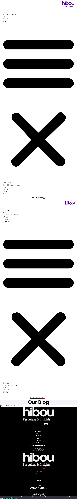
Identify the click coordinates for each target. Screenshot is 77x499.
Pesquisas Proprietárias (10, 14)
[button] (38, 102)
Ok (5, 498)
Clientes (5, 18)
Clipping (5, 20)
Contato (6, 21)
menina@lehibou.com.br (38, 452)
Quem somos (7, 11)
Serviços (5, 12)
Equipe (5, 16)
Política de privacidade (11, 498)
